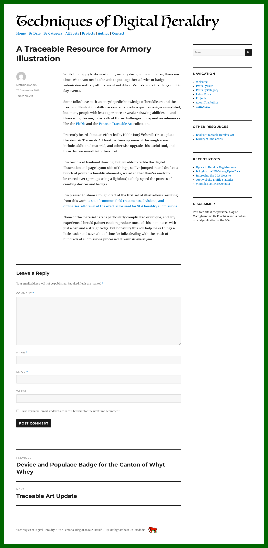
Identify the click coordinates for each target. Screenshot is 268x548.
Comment (25, 293)
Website (23, 390)
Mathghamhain (26, 84)
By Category (53, 33)
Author (103, 33)
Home (21, 33)
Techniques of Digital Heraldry (35, 530)
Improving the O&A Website (213, 175)
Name (22, 352)
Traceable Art (24, 95)
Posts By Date (204, 86)
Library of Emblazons (209, 139)
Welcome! (202, 82)
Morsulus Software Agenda (213, 184)
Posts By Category (207, 90)
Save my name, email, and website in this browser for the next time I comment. (71, 411)
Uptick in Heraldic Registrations (216, 167)
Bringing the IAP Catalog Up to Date (218, 171)
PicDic (80, 124)
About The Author (207, 102)
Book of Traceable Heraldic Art (215, 135)
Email (22, 371)
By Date (35, 33)
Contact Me (203, 106)
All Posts (72, 33)
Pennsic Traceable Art (116, 124)
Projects (88, 33)
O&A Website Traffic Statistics (214, 179)
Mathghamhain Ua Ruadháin (127, 530)
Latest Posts (203, 94)
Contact (118, 33)
